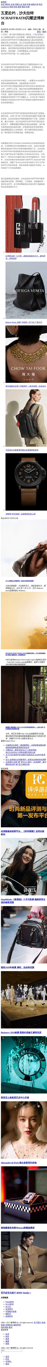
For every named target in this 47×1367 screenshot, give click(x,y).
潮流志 (7, 4)
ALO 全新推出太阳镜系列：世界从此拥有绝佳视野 (19, 581)
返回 (10, 1327)
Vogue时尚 (9, 1302)
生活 (7, 1334)
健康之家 (34, 4)
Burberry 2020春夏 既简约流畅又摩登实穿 (21, 1032)
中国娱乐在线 (10, 1311)
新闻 (19, 7)
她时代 (8, 1314)
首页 (3, 4)
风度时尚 (9, 1316)
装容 (7, 1339)
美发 (24, 4)
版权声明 (17, 1325)
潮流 (23, 7)
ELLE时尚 (9, 1304)
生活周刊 (9, 1309)
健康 (7, 1341)
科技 (15, 7)
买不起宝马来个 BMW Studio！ (16, 1293)
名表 (13, 4)
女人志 (8, 1307)
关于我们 (37, 1323)
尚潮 (27, 7)
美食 (11, 7)
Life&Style (5, 7)
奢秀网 (3, 2)
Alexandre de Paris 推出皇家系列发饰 (19, 1162)
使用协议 (9, 1325)
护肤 (29, 4)
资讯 (39, 32)
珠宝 (40, 4)
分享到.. (8, 1361)
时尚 (7, 1336)
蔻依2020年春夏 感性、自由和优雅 (17, 967)
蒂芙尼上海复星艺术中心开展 (15, 1097)
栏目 (7, 1359)
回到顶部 (4, 1327)
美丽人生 (18, 4)
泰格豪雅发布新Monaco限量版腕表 (18, 1228)
